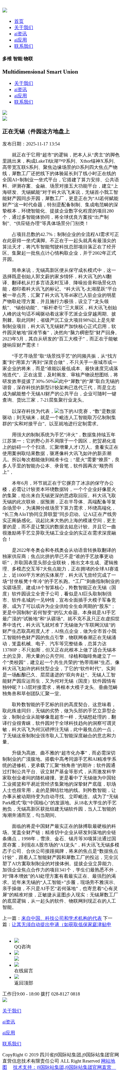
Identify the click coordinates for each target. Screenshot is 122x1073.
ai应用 (20, 39)
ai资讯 (20, 33)
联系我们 (23, 46)
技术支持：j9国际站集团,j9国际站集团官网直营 (64, 1067)
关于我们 (23, 27)
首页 (19, 21)
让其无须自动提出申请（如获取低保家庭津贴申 (61, 924)
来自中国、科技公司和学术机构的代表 (61, 918)
